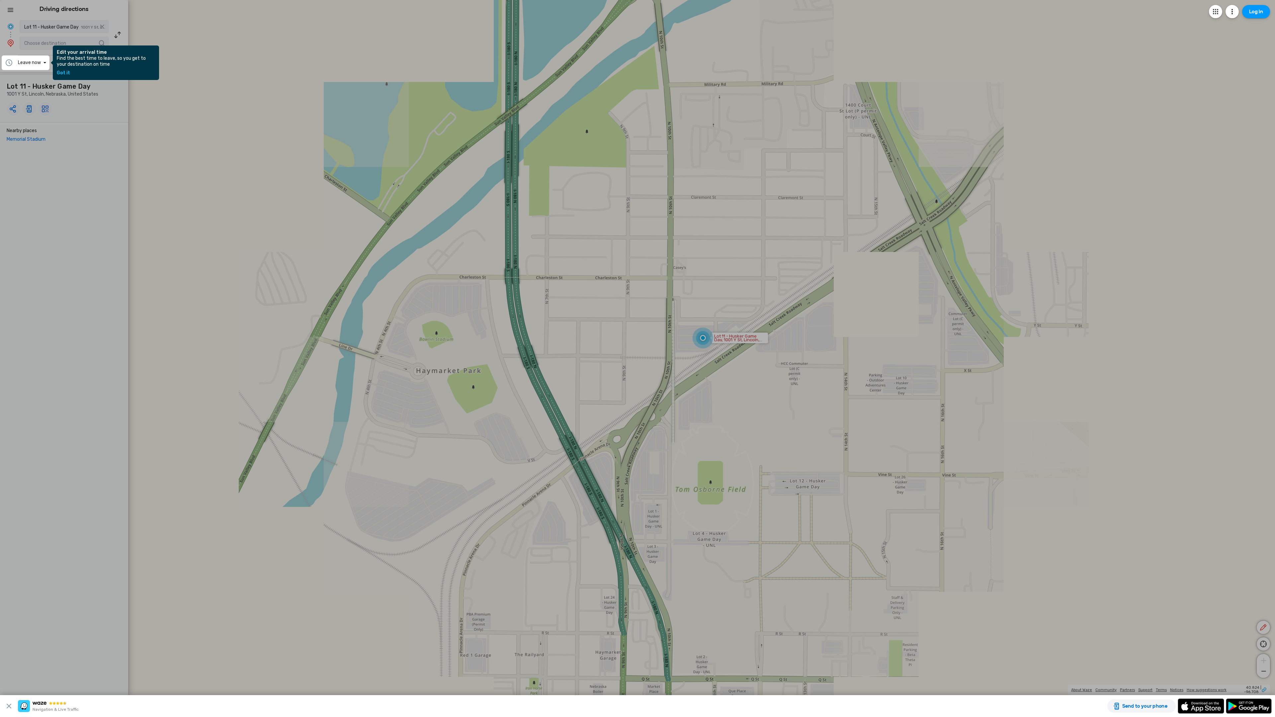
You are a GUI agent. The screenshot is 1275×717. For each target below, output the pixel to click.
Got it (63, 73)
